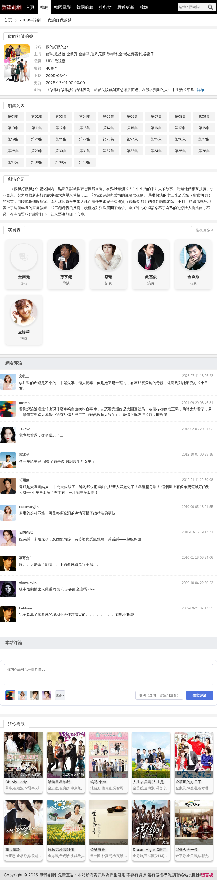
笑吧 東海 (98, 782)
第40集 (84, 162)
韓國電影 (62, 7)
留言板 (207, 875)
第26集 (180, 139)
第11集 (37, 128)
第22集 (84, 139)
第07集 (156, 116)
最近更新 (125, 7)
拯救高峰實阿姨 (61, 849)
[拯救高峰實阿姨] (66, 822)
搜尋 (210, 7)
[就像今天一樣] (194, 822)
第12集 (61, 128)
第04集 (84, 116)
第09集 (204, 116)
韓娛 (144, 7)
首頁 (30, 7)
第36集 (204, 151)
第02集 (36, 116)
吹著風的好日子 (188, 782)
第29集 (36, 151)
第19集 (13, 139)
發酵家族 (97, 849)
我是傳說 (12, 849)
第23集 (108, 139)
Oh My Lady (16, 782)
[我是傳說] (23, 822)
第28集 (13, 151)
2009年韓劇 (30, 20)
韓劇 (44, 7)
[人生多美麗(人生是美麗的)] (151, 755)
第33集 (132, 151)
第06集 (132, 116)
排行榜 (105, 7)
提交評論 (199, 695)
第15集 (132, 128)
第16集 (156, 128)
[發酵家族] (108, 822)
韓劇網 (11, 7)
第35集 (180, 151)
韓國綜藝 (84, 7)
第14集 (108, 128)
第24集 (132, 139)
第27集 (203, 139)
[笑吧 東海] (108, 755)
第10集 (13, 128)
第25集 (156, 139)
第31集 (84, 151)
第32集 (108, 151)
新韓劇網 (48, 875)
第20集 (36, 139)
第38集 (36, 162)
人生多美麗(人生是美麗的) (154, 782)
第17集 (180, 128)
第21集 (61, 139)
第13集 (84, 128)
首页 (8, 20)
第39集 (60, 162)
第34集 (156, 151)
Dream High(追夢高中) (152, 849)
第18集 (204, 128)
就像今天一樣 (186, 849)
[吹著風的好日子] (194, 755)
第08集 (180, 116)
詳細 (201, 90)
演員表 (14, 229)
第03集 (60, 116)
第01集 (13, 116)
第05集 (108, 116)
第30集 (60, 151)
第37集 (13, 162)
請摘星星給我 (59, 782)
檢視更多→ (205, 230)
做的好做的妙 (60, 20)
